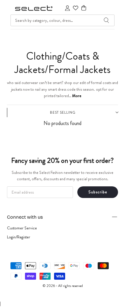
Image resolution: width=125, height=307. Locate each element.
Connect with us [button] (25, 217)
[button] (83, 8)
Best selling (63, 112)
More (76, 96)
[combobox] (62, 20)
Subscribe (97, 192)
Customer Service (22, 228)
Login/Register (18, 237)
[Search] (106, 20)
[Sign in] (67, 8)
